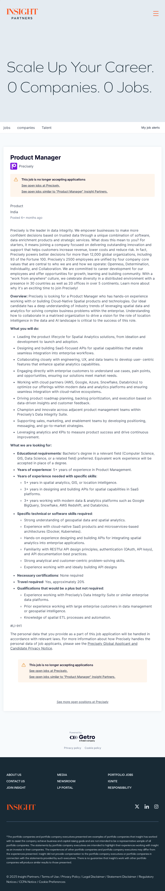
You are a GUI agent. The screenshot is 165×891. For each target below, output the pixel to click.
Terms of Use (50, 877)
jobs (6, 127)
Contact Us (15, 781)
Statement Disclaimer (122, 877)
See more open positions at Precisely (82, 702)
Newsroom (66, 781)
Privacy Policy (71, 877)
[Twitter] (137, 806)
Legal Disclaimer (93, 877)
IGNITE (113, 781)
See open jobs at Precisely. (40, 185)
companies (26, 127)
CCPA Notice (28, 882)
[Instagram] (156, 806)
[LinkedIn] (147, 806)
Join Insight (16, 788)
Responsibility (120, 788)
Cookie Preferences (52, 882)
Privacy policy (72, 747)
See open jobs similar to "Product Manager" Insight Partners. (64, 191)
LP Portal (65, 788)
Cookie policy (93, 747)
